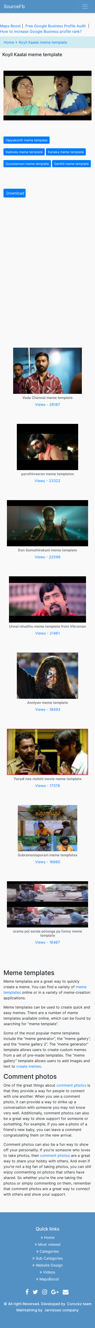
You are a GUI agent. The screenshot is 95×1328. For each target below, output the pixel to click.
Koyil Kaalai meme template (43, 42)
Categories (49, 1251)
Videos (49, 1272)
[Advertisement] (47, 250)
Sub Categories (49, 1258)
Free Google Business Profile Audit (55, 26)
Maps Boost (10, 26)
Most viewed (49, 1244)
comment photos (71, 1085)
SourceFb (14, 6)
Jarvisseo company (61, 1310)
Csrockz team (79, 1303)
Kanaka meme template (66, 152)
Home (9, 42)
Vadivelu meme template (24, 152)
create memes (28, 1066)
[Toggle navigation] (84, 6)
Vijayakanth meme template (27, 140)
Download (15, 193)
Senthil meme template (71, 164)
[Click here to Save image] (47, 95)
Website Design (49, 1265)
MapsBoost (49, 1279)
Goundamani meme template (27, 164)
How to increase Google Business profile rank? (41, 31)
